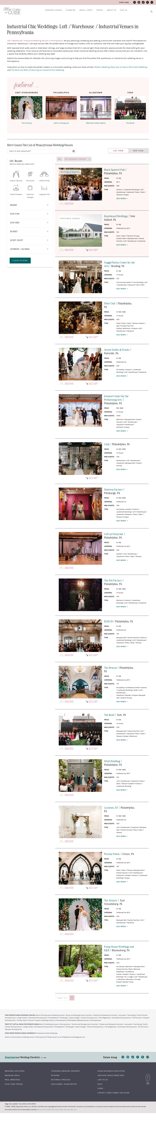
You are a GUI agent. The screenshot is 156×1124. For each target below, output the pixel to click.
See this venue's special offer (93, 250)
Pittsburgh (63, 1018)
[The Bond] (130, 108)
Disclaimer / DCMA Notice (64, 1084)
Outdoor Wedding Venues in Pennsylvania (50, 1020)
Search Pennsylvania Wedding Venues (49, 1015)
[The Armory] (26, 108)
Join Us (123, 10)
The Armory (27, 123)
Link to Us (103, 1080)
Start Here (124, 2)
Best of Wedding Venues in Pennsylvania (54, 1024)
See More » (122, 199)
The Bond (130, 123)
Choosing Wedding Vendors (65, 1071)
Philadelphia (53, 1018)
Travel (99, 10)
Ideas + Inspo (86, 10)
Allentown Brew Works (96, 123)
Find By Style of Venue (25, 1020)
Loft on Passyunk (61, 123)
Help (100, 1084)
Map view (138, 151)
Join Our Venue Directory (111, 1075)
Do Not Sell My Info (69, 1109)
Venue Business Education (111, 1071)
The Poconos (137, 1018)
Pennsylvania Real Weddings (46, 1033)
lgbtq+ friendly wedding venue (69, 203)
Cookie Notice (54, 1109)
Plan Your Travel (14, 1084)
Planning (70, 10)
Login (100, 1088)
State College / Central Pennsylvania (83, 1018)
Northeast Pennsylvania (37, 1018)
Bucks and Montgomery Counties (78, 1015)
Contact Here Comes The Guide (114, 1093)
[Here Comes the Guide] (10, 9)
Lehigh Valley (22, 1018)
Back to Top (148, 1074)
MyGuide (55, 1075)
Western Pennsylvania (13, 1029)
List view (118, 151)
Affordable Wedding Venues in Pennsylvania (84, 1020)
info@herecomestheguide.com (73, 1037)
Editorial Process (60, 1080)
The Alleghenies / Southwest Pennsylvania (114, 1018)
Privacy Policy (42, 1109)
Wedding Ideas (12, 1075)
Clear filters (20, 260)
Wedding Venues (53, 10)
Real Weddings (12, 1080)
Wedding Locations (15, 1071)
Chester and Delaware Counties (105, 1015)
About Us (111, 10)
